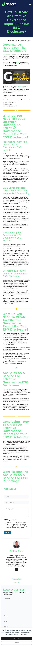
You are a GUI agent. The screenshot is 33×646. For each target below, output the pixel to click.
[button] (30, 4)
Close (16, 643)
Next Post (16, 582)
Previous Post (16, 579)
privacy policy (23, 634)
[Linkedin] (16, 569)
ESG (17, 62)
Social (12, 54)
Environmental (6, 54)
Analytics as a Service (13, 389)
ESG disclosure (21, 86)
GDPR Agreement (10, 520)
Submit (7, 532)
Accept (16, 638)
